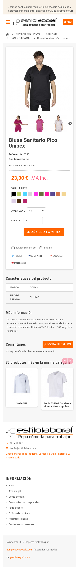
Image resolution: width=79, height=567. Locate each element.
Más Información (60, 10)
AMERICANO (18, 210)
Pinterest (20, 262)
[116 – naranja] (58, 194)
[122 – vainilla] (64, 194)
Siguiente (70, 123)
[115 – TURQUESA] (25, 194)
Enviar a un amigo (26, 247)
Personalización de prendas (24, 502)
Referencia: (16, 154)
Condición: (15, 159)
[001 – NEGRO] (14, 194)
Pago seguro (16, 507)
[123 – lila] (14, 201)
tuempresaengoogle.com (19, 549)
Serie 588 (21, 403)
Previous (64, 361)
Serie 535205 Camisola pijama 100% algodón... (57, 405)
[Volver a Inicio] (7, 34)
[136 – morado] (52, 194)
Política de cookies (19, 513)
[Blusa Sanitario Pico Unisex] (19, 123)
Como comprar (17, 496)
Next (70, 361)
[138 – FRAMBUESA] (25, 201)
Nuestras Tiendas (18, 518)
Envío (12, 485)
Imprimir (48, 247)
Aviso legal (15, 491)
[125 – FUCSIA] (47, 194)
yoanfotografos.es (20, 557)
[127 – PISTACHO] (19, 194)
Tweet (18, 255)
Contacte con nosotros (21, 524)
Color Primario (19, 187)
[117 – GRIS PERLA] (30, 194)
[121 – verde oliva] (41, 194)
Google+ (57, 255)
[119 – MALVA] (36, 194)
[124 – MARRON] (19, 201)
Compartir (36, 255)
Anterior (9, 123)
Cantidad (16, 220)
